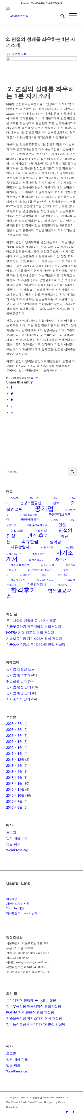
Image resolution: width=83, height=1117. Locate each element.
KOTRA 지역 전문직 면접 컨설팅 (30, 632)
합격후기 (23, 589)
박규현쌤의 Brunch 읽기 (21, 913)
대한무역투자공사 (37, 525)
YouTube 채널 (15, 908)
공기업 (44, 508)
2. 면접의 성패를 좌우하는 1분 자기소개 (40, 41)
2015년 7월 (14, 801)
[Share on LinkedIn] (12, 406)
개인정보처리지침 (17, 903)
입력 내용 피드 (17, 837)
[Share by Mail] (12, 412)
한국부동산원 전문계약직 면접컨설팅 (33, 626)
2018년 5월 (14, 771)
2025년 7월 (14, 723)
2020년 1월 (14, 747)
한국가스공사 (18, 579)
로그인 (11, 831)
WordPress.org (17, 849)
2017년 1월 (14, 783)
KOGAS (15, 497)
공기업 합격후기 (18, 675)
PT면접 (54, 497)
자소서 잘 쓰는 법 (20, 564)
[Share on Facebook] (11, 387)
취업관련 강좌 (16, 681)
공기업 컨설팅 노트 (20, 669)
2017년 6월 (14, 777)
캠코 (43, 574)
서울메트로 (47, 547)
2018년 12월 (15, 759)
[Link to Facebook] (73, 1111)
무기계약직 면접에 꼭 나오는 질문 (31, 620)
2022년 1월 (14, 741)
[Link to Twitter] (67, 1111)
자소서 (61, 559)
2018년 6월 (14, 765)
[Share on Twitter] (12, 393)
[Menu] (71, 16)
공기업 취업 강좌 (18, 693)
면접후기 (38, 535)
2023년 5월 (14, 735)
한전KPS (62, 584)
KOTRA (34, 497)
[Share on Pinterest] (12, 400)
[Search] (60, 16)
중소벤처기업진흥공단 (39, 569)
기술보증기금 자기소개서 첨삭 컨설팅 (34, 638)
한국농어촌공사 (45, 579)
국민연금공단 (30, 519)
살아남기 (57, 541)
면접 (62, 524)
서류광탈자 (20, 546)
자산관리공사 (36, 559)
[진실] (41, 59)
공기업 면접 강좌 (16, 54)
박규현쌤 (29, 541)
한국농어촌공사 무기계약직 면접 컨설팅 (35, 644)
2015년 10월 (15, 795)
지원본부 (25, 574)
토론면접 (63, 574)
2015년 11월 (15, 789)
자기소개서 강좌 (18, 698)
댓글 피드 (13, 843)
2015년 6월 (14, 807)
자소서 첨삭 (47, 564)
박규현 (35, 378)
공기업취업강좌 (28, 514)
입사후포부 (38, 553)
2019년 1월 (14, 753)
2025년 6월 (14, 729)
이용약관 (12, 899)
